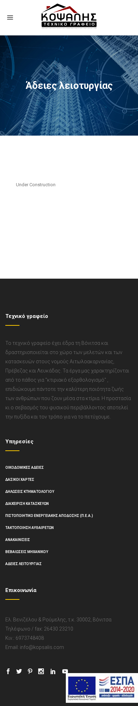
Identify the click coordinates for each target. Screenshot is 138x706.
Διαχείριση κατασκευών (27, 504)
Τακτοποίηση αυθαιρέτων (29, 528)
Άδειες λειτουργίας (23, 564)
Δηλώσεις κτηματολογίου (29, 492)
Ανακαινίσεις (17, 540)
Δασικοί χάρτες (19, 480)
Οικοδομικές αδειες (24, 467)
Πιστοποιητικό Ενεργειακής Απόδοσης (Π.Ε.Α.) (49, 516)
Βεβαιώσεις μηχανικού (26, 552)
